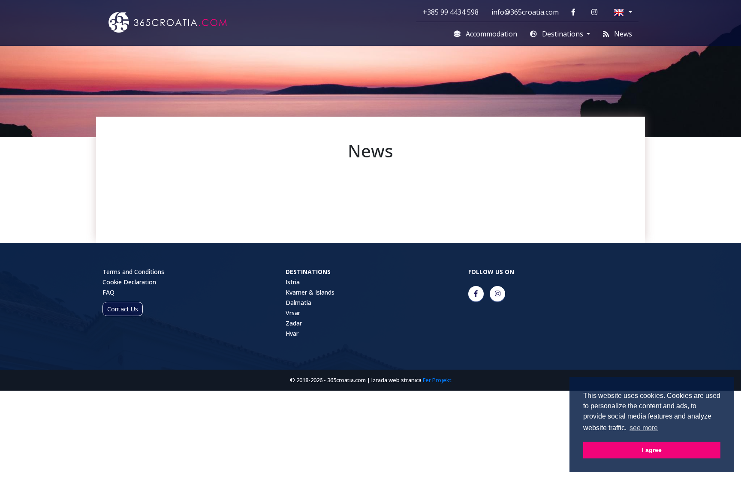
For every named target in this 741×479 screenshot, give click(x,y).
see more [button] (644, 427)
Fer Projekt (437, 380)
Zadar (294, 323)
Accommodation (490, 34)
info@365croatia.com (525, 12)
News (622, 34)
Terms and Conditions (133, 272)
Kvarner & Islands (310, 292)
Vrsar (293, 313)
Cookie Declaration (129, 282)
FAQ (108, 292)
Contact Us (122, 309)
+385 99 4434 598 (451, 12)
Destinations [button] (562, 34)
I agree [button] (652, 449)
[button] (623, 12)
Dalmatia (298, 302)
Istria (293, 282)
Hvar (292, 333)
